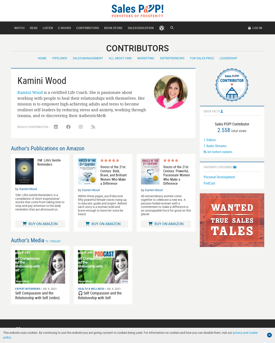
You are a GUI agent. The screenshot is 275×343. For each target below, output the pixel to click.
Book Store (113, 28)
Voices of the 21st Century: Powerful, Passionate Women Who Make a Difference (176, 175)
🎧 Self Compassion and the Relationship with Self (100, 295)
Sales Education (141, 28)
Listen (48, 28)
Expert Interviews (27, 288)
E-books (64, 28)
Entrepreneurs (172, 58)
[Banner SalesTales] (232, 220)
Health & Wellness (91, 288)
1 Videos (210, 139)
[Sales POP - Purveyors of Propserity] (137, 10)
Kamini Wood (30, 92)
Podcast (55, 241)
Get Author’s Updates (219, 152)
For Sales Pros (202, 58)
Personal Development (219, 177)
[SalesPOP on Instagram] (81, 127)
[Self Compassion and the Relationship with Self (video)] (40, 266)
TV (47, 241)
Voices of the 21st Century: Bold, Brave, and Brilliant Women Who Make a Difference (113, 175)
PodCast (209, 183)
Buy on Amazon (43, 223)
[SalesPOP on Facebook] (68, 127)
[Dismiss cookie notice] (269, 335)
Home (42, 58)
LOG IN (257, 28)
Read (33, 28)
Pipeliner (59, 58)
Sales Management (88, 58)
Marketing (145, 58)
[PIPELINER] (162, 27)
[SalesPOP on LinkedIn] (56, 127)
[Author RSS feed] (93, 127)
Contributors (87, 28)
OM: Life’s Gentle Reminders (49, 162)
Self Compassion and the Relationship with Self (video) (37, 295)
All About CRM (120, 58)
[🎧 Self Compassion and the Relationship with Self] (103, 266)
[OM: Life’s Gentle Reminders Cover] (24, 171)
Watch (19, 28)
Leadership (228, 58)
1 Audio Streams (215, 145)
